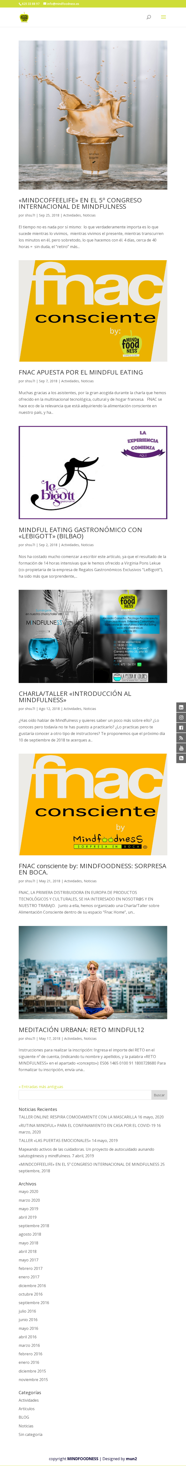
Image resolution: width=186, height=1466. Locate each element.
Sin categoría (30, 1434)
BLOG (24, 1417)
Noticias (89, 215)
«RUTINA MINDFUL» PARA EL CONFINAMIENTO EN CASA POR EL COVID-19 (87, 1125)
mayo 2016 (28, 1328)
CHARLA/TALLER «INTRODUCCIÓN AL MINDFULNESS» (75, 696)
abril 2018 (28, 1251)
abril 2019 (28, 1217)
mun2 (131, 1458)
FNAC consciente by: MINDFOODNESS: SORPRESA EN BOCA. (92, 868)
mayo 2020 (28, 1191)
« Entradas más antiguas (41, 1086)
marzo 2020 (29, 1200)
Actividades (72, 215)
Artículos (27, 1408)
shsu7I (30, 215)
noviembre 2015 (33, 1379)
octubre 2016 (31, 1294)
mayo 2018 (28, 1243)
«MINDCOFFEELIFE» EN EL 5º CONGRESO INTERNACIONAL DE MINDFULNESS (80, 203)
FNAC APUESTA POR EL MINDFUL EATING (81, 372)
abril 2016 (28, 1337)
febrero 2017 (30, 1268)
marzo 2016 (29, 1345)
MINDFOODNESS (82, 1458)
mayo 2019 (28, 1208)
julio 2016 (27, 1311)
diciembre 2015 (32, 1371)
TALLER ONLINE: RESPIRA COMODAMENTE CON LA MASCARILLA (78, 1117)
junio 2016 (28, 1319)
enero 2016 (29, 1362)
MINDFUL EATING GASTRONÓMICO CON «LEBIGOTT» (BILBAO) (80, 532)
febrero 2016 (30, 1354)
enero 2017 (29, 1277)
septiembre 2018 (34, 1225)
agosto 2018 (30, 1234)
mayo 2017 (28, 1260)
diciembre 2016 (32, 1285)
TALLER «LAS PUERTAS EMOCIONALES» (55, 1140)
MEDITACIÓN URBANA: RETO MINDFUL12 (81, 1029)
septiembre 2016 (34, 1302)
